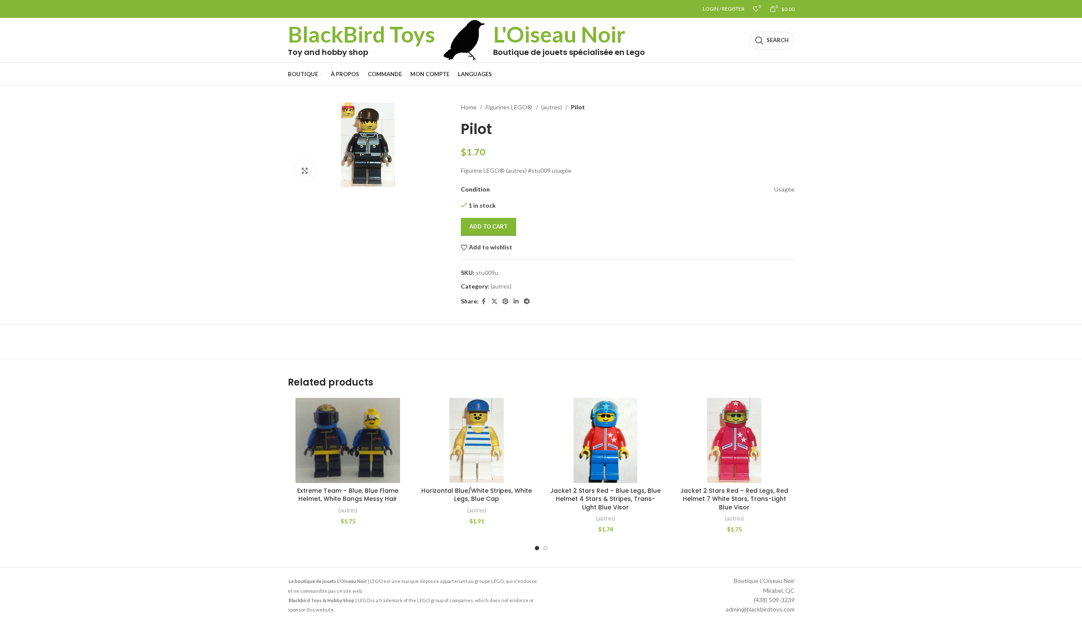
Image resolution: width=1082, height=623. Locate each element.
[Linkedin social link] (516, 301)
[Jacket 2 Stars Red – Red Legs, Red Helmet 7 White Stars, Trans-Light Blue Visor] (734, 440)
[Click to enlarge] (304, 170)
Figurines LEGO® (509, 107)
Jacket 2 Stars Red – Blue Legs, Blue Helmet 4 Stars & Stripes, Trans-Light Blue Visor (605, 499)
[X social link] (494, 301)
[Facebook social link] (484, 301)
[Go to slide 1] (537, 548)
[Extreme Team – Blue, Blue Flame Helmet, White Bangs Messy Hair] (348, 440)
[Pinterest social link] (505, 301)
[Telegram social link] (526, 301)
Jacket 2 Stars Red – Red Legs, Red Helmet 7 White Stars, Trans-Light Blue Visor (734, 499)
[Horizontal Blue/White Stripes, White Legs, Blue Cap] (477, 440)
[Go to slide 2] (545, 548)
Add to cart (488, 226)
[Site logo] (464, 39)
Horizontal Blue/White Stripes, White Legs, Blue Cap (476, 494)
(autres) (551, 107)
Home (469, 107)
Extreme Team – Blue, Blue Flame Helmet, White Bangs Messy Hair (347, 494)
